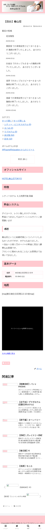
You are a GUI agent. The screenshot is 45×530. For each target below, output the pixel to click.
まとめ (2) (8, 128)
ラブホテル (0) (10, 132)
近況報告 (10, 36)
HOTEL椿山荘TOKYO (12, 179)
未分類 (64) (9, 135)
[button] (40, 385)
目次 (20, 159)
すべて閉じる (20, 121)
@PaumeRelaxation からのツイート (18, 150)
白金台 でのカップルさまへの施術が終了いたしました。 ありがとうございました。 (23, 67)
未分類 (7, 363)
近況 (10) (8, 139)
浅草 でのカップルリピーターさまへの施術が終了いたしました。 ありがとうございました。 (23, 84)
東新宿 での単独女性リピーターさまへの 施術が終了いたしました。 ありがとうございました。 (23, 49)
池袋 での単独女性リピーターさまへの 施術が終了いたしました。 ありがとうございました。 (23, 101)
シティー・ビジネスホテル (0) (17, 124)
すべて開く (7, 121)
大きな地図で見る (8, 353)
